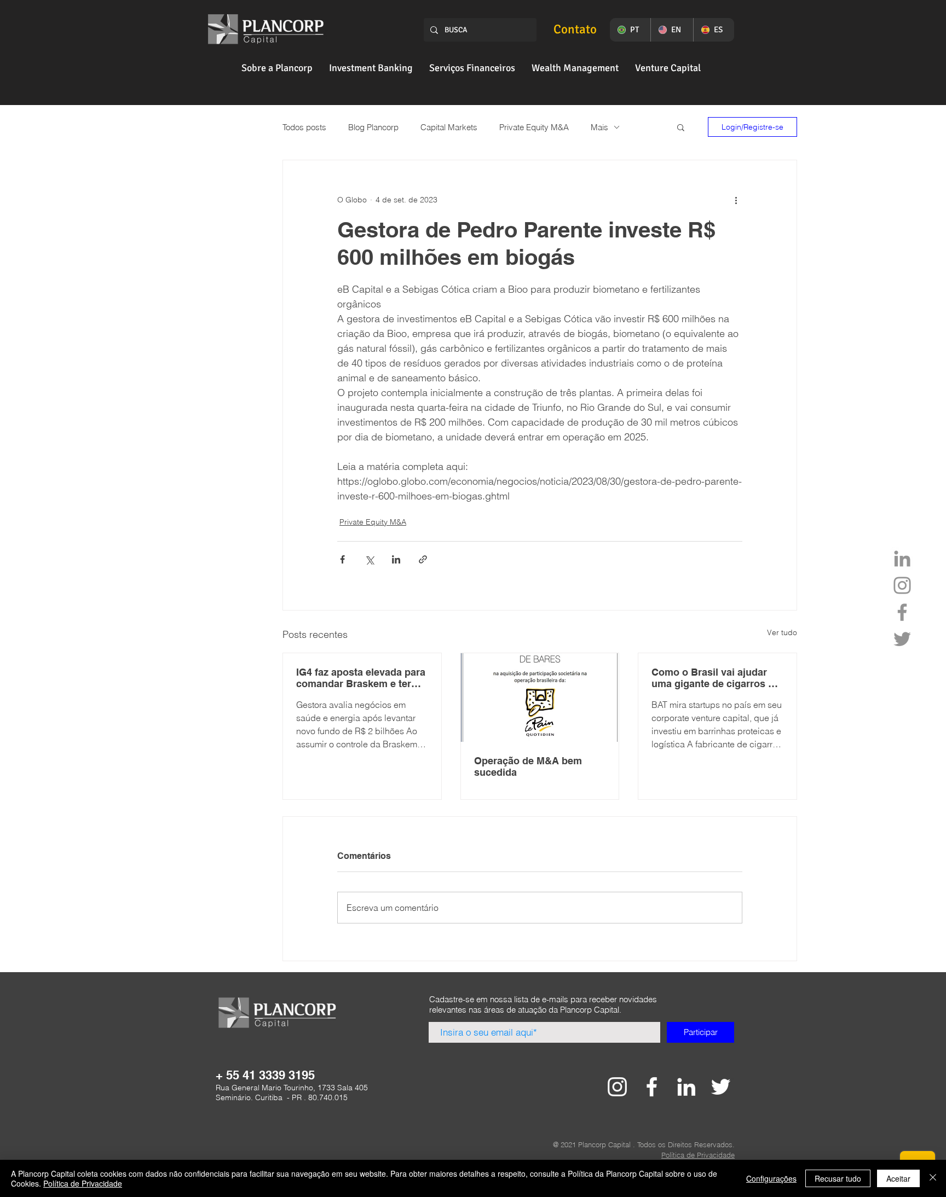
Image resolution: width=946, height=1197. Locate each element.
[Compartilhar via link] (423, 559)
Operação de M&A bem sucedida (528, 766)
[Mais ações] (735, 199)
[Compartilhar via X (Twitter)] (369, 559)
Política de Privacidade (82, 1183)
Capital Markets (448, 127)
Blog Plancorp (373, 127)
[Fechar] (932, 1178)
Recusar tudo (838, 1178)
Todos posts (304, 127)
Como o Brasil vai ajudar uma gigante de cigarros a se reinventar (712, 677)
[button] (277, 67)
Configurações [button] (771, 1178)
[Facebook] (902, 612)
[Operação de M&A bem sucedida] (540, 697)
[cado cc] (617, 1087)
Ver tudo (782, 632)
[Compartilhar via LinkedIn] (396, 559)
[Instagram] (902, 585)
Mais (599, 127)
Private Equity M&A (534, 127)
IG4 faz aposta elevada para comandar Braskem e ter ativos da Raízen (360, 677)
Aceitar (898, 1178)
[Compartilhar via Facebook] (342, 559)
